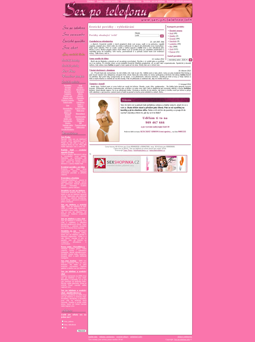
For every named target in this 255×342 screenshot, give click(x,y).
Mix (170, 46)
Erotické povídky (73, 41)
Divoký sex (67, 96)
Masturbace (80, 114)
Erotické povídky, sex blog (73, 167)
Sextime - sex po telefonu (154, 1)
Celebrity (67, 94)
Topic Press (127, 150)
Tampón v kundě (97, 84)
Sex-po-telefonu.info (182, 340)
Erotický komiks (67, 100)
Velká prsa (80, 127)
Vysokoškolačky (67, 129)
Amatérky (67, 85)
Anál (80, 85)
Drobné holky (68, 98)
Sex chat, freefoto (68, 261)
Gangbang (80, 102)
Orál (171, 49)
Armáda (68, 88)
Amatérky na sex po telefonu (73, 191)
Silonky (68, 123)
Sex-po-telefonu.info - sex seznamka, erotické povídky (105, 10)
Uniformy (67, 127)
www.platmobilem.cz (157, 150)
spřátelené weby (136, 337)
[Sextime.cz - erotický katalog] (73, 60)
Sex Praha (65, 137)
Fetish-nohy (67, 102)
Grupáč (172, 39)
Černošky (80, 98)
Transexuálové (80, 125)
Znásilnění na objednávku (101, 41)
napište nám (92, 337)
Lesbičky (67, 111)
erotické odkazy (122, 337)
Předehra (80, 121)
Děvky (80, 94)
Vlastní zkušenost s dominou (102, 70)
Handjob (173, 41)
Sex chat (73, 47)
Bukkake (80, 92)
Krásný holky (80, 108)
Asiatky (80, 88)
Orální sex (68, 119)
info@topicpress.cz (140, 150)
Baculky (68, 90)
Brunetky (67, 92)
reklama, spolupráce (106, 337)
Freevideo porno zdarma (131, 1)
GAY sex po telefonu (73, 54)
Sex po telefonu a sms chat (73, 219)
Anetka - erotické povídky (108, 1)
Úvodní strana (175, 31)
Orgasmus (80, 119)
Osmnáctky (67, 121)
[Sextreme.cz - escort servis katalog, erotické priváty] (73, 66)
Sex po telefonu (73, 27)
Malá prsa (80, 111)
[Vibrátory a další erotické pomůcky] (73, 71)
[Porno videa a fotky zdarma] (73, 76)
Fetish (80, 100)
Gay (67, 105)
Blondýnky (80, 90)
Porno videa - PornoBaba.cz (73, 247)
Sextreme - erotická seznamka (179, 1)
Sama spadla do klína (99, 58)
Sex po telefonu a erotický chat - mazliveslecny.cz (73, 291)
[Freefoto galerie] (73, 81)
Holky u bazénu (80, 105)
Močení (68, 117)
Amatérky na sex (68, 231)
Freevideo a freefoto (70, 178)
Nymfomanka (80, 117)
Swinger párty (68, 125)
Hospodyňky (68, 108)
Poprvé (172, 52)
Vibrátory (91, 1)
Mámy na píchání (67, 114)
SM (80, 123)
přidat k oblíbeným (185, 337)
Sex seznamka (73, 34)
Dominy (80, 96)
